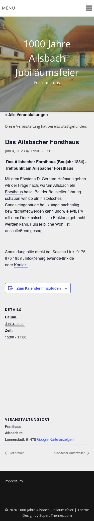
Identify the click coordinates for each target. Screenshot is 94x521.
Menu (8, 8)
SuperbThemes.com (55, 515)
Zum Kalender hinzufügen (39, 288)
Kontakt (21, 265)
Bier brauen (16, 453)
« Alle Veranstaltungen (26, 114)
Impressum (14, 481)
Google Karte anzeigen (55, 439)
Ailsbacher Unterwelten (70, 453)
